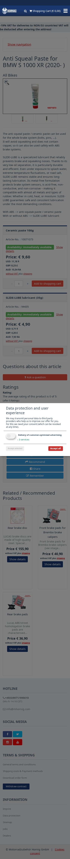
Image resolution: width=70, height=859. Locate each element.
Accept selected (15, 448)
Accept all (55, 448)
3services (23, 439)
